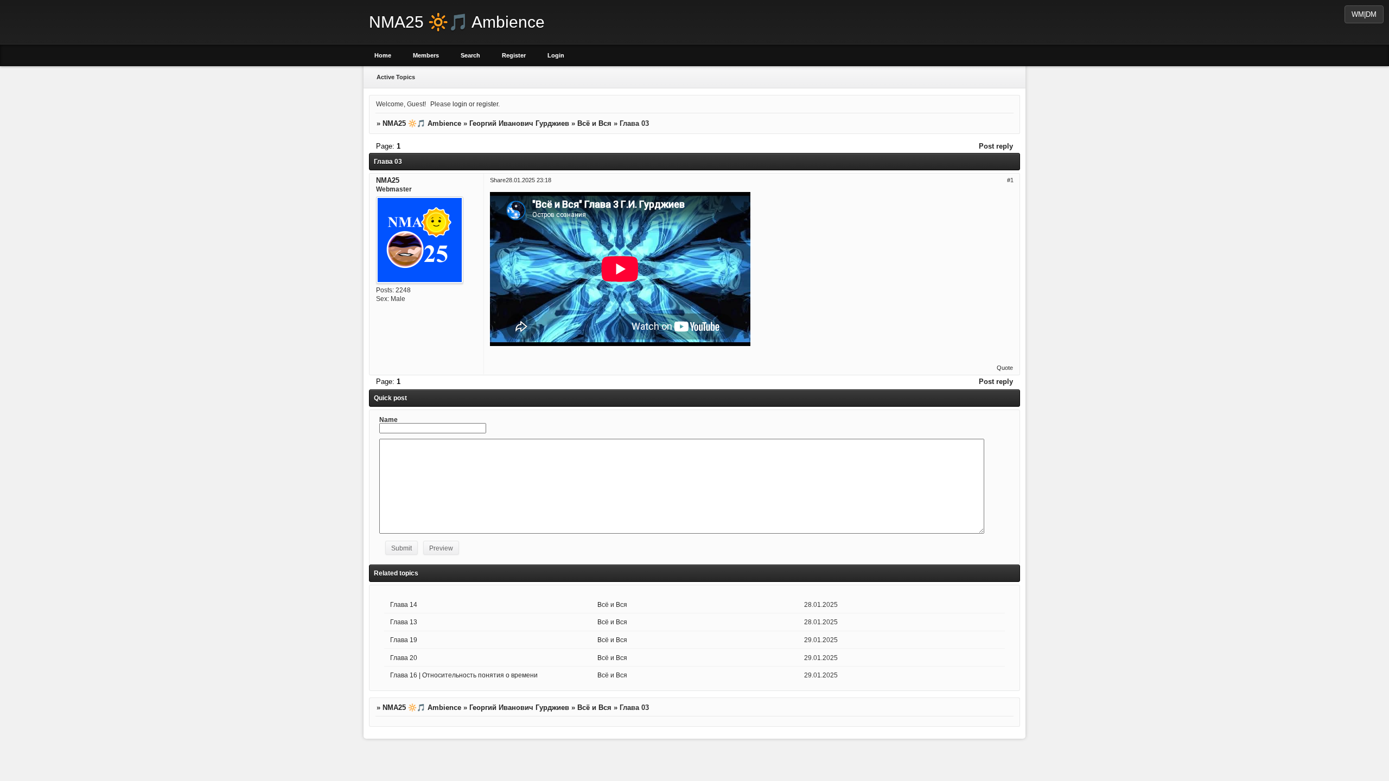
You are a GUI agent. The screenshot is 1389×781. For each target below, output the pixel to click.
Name (388, 419)
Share (498, 179)
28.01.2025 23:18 (528, 179)
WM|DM (1364, 14)
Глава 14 (403, 604)
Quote (1005, 367)
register (487, 103)
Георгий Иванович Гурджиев (519, 123)
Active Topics (396, 77)
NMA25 (387, 180)
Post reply (996, 146)
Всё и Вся (594, 123)
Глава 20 (403, 657)
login (460, 103)
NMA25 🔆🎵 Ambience (422, 123)
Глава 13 (403, 621)
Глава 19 (403, 639)
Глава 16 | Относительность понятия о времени (464, 674)
